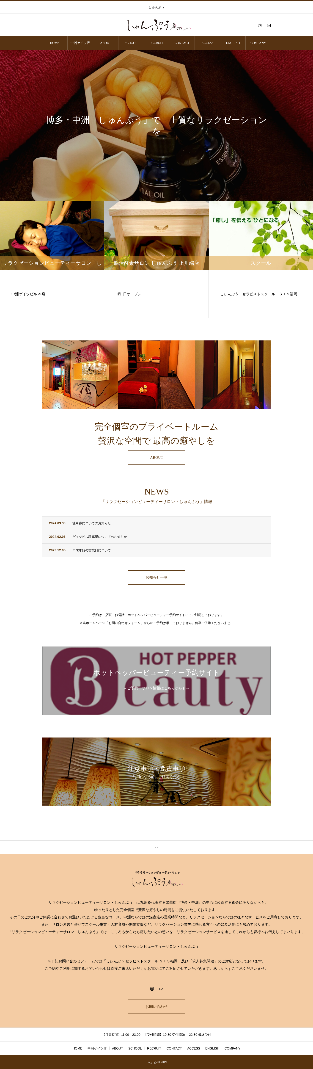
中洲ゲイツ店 (80, 43)
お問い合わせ (156, 1006)
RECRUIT (156, 43)
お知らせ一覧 (156, 577)
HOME (54, 43)
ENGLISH (233, 43)
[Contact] (268, 25)
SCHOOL (131, 43)
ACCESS (207, 43)
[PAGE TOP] (156, 847)
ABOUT (105, 43)
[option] (156, 125)
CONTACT (182, 43)
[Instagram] (259, 25)
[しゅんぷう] (156, 25)
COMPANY (258, 43)
